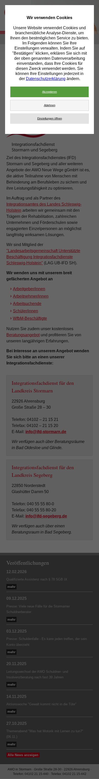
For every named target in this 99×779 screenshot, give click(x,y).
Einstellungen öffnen (49, 118)
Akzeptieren (49, 91)
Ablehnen (49, 105)
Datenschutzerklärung (45, 79)
